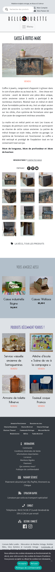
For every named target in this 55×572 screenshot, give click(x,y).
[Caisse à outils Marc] (9, 179)
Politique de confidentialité (27, 469)
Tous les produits (34, 243)
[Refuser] (51, 560)
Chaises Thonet (9, 430)
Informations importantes (27, 454)
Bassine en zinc (36, 423)
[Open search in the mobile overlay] (18, 9)
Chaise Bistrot (27, 427)
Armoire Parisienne (18, 423)
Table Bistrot (37, 434)
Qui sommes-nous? (27, 466)
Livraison (27, 457)
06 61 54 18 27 (24, 510)
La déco (19, 243)
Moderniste (14, 434)
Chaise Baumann (10, 427)
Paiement (27, 463)
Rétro (25, 434)
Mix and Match (44, 430)
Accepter (22, 563)
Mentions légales (27, 460)
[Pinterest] (33, 167)
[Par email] (36, 167)
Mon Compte (42, 7)
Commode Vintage (27, 430)
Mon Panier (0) (43, 11)
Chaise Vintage (43, 427)
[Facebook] (29, 167)
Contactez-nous (34, 160)
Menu (29, 26)
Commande (27, 448)
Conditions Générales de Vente (27, 451)
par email (33, 513)
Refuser (34, 563)
